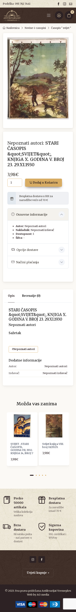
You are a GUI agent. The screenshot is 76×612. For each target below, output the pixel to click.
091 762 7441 (22, 3)
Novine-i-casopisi (35, 28)
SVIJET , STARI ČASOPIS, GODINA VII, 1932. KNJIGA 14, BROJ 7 (22, 448)
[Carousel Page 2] (36, 475)
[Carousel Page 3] (39, 475)
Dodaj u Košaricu (45, 182)
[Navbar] (48, 15)
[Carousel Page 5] (45, 475)
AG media (43, 594)
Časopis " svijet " (61, 28)
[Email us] (71, 4)
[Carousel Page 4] (42, 475)
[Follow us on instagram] (65, 4)
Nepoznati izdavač (42, 230)
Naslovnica (13, 28)
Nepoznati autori (35, 226)
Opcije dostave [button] (27, 250)
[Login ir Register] (59, 15)
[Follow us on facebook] (59, 4)
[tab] (31, 295)
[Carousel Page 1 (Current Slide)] (32, 475)
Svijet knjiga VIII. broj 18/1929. (53, 445)
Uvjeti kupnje (37, 572)
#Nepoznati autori (23, 349)
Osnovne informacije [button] (31, 214)
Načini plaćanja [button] (27, 262)
